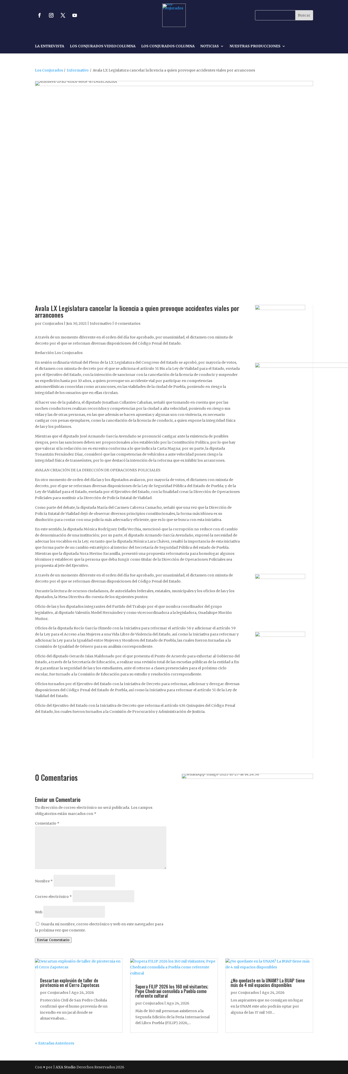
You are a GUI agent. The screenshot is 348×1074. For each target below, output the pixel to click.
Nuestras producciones (255, 46)
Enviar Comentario (53, 940)
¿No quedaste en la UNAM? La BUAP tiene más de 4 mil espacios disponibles (268, 982)
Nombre (44, 881)
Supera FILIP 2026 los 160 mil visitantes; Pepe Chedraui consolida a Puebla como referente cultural (171, 991)
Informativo (78, 70)
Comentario (47, 823)
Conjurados (52, 323)
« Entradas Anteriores (54, 1043)
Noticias (209, 46)
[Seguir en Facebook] (39, 15)
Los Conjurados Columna (168, 46)
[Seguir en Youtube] (74, 15)
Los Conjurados (49, 70)
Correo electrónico (53, 896)
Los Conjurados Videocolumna (103, 46)
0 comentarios (127, 323)
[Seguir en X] (63, 15)
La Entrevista (49, 46)
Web (39, 912)
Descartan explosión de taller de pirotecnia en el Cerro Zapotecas (69, 982)
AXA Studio (66, 1067)
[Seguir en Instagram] (51, 15)
